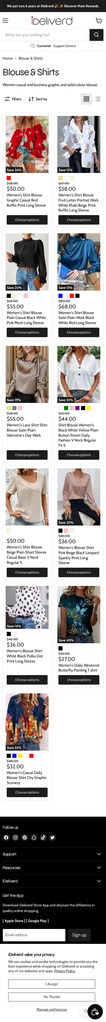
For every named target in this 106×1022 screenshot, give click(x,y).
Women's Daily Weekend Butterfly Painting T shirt (78, 668)
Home (8, 58)
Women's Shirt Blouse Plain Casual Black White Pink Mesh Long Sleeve (26, 317)
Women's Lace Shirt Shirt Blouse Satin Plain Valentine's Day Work (27, 430)
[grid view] (86, 99)
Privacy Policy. (65, 971)
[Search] (96, 35)
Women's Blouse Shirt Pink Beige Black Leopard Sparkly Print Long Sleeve (78, 555)
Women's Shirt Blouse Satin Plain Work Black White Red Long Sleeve (77, 317)
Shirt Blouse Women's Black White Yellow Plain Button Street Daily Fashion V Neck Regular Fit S (78, 435)
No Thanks (52, 997)
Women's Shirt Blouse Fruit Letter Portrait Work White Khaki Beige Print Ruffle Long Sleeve (78, 203)
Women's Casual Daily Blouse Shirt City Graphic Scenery (27, 777)
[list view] (97, 99)
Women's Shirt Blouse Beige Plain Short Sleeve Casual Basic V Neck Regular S (26, 555)
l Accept (52, 984)
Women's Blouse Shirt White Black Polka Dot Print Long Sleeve (25, 656)
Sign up (79, 935)
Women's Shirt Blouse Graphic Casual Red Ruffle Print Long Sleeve (26, 200)
